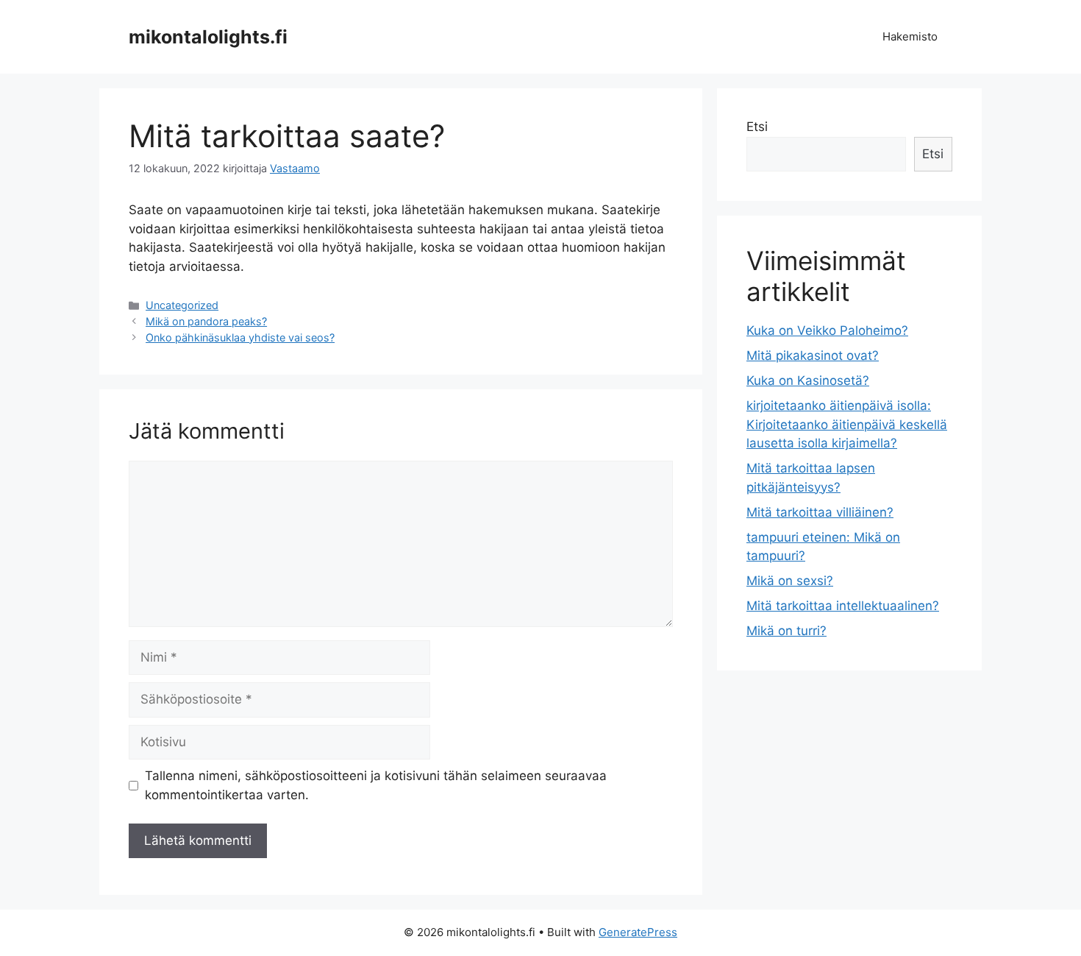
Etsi (757, 126)
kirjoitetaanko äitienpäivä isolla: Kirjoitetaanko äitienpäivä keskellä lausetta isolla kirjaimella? (846, 424)
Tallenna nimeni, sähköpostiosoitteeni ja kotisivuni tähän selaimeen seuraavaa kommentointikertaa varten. (376, 785)
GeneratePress (638, 932)
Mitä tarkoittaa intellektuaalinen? (842, 605)
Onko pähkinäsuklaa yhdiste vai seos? (240, 337)
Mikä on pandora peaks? (206, 321)
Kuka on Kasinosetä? (807, 380)
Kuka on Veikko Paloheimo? (827, 330)
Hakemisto (910, 36)
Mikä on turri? (786, 630)
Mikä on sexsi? (789, 580)
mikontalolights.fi (208, 37)
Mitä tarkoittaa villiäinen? (819, 512)
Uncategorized (182, 305)
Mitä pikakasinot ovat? (812, 355)
